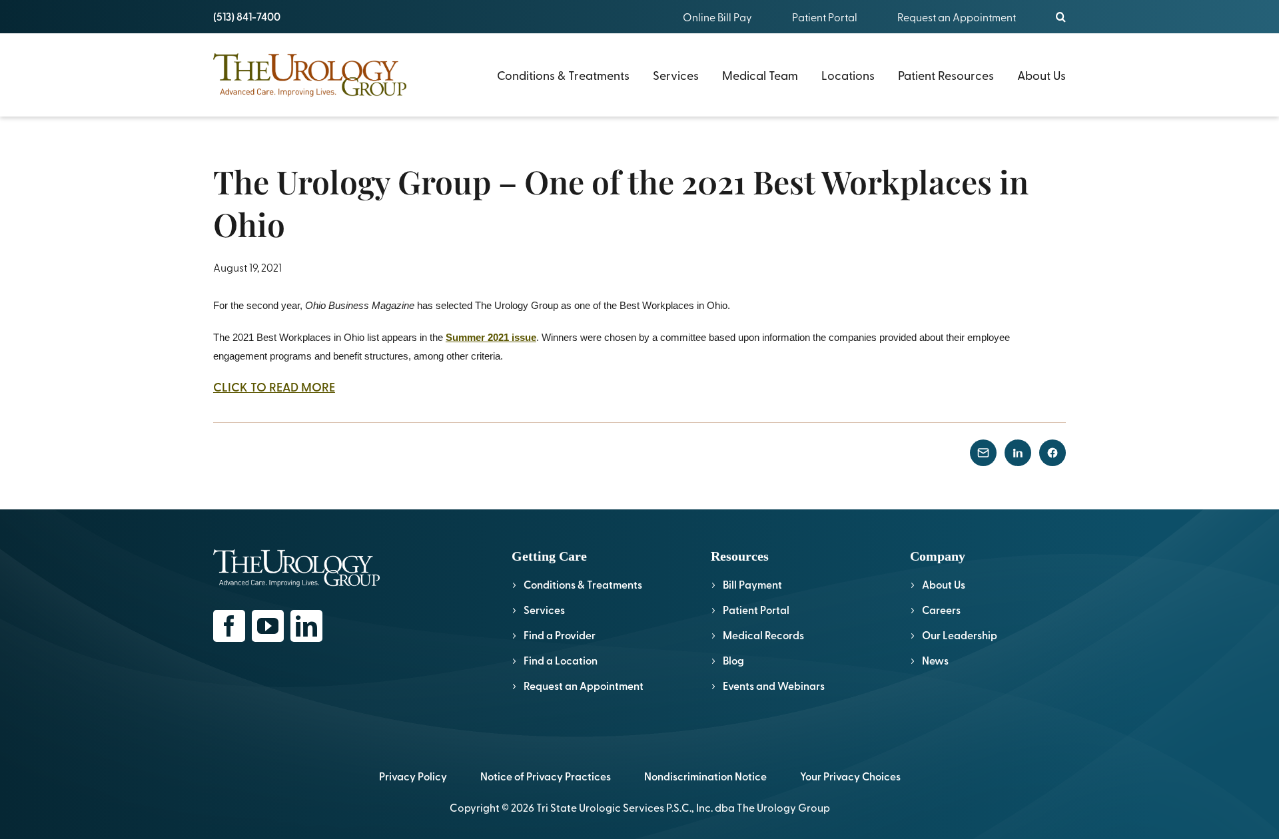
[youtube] (268, 626)
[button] (1061, 16)
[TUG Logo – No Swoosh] (309, 59)
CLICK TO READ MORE (274, 386)
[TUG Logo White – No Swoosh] (296, 555)
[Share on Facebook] (1052, 452)
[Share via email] (983, 452)
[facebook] (229, 626)
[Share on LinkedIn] (1018, 452)
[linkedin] (306, 626)
